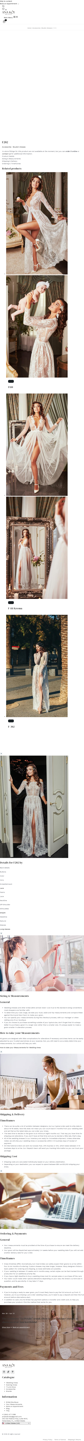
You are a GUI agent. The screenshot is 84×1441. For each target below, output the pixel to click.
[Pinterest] (13, 1372)
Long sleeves (5, 929)
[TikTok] (8, 1372)
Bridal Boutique (12, 1402)
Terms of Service (60, 1439)
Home (29, 28)
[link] (4, 10)
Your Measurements (14, 1404)
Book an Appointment (14, 1406)
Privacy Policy (47, 1439)
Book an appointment (21, 1327)
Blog (8, 1408)
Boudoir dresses (47, 28)
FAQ (7, 1411)
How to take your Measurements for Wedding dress (20, 1048)
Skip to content (6, 1)
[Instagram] (4, 1372)
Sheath (3, 913)
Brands (9, 1391)
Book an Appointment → (9, 4)
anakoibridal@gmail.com (12, 1417)
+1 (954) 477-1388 (9, 1414)
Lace (2, 888)
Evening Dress (11, 1385)
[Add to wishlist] (11, 381)
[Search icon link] (3, 7)
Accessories (36, 28)
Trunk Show (11, 1387)
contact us (6, 154)
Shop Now (6, 1327)
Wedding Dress (12, 1383)
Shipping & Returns (74, 1439)
